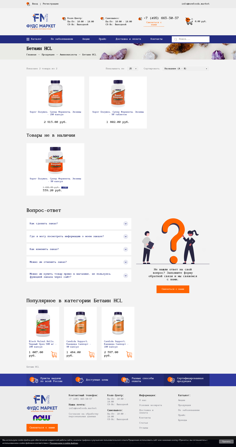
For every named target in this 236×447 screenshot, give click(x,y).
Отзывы (143, 428)
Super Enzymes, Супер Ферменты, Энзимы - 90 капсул (55, 180)
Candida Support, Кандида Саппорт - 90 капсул (78, 344)
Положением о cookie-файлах (64, 443)
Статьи (143, 423)
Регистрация (50, 4)
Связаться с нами (154, 23)
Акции (86, 39)
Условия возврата (150, 405)
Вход (35, 4)
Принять (226, 441)
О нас (142, 400)
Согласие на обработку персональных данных (83, 415)
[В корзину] (54, 354)
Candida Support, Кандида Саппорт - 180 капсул (116, 344)
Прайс (102, 39)
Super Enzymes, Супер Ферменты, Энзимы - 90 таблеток (118, 113)
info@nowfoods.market (196, 4)
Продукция (184, 405)
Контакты (156, 39)
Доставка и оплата (128, 39)
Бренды (182, 420)
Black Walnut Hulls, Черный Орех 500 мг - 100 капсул (43, 344)
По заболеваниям (62, 39)
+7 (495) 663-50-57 (161, 18)
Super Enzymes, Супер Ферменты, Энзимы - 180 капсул (55, 113)
